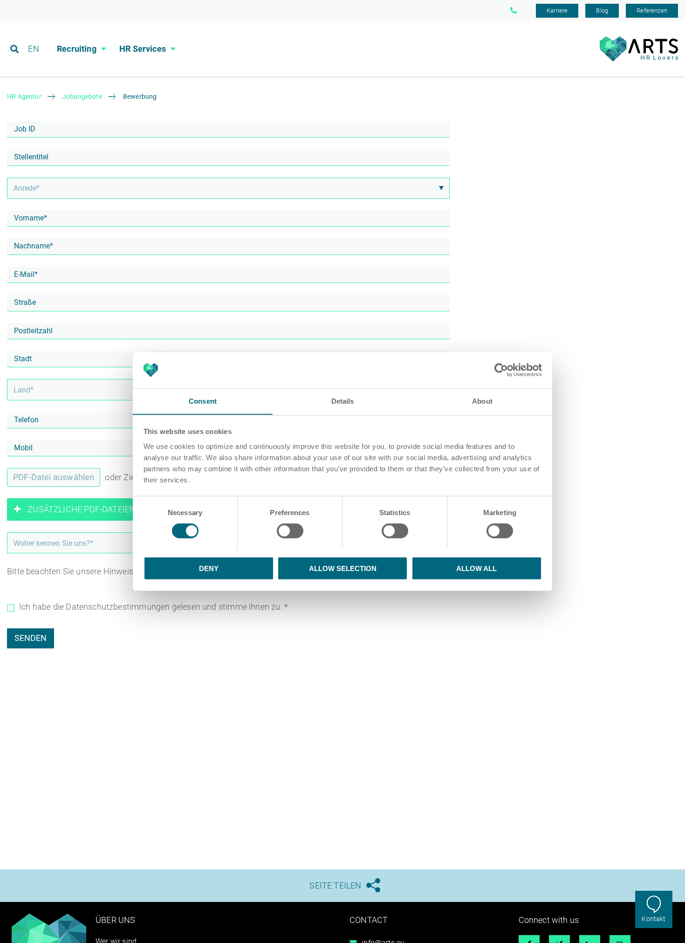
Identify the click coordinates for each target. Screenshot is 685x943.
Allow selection (343, 568)
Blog (602, 10)
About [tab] (482, 401)
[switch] (290, 530)
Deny (209, 568)
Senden (30, 638)
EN (33, 49)
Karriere (557, 10)
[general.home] (639, 59)
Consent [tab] (203, 401)
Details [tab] (342, 401)
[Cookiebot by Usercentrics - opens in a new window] (501, 370)
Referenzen (652, 10)
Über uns (115, 920)
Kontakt (653, 918)
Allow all (476, 568)
